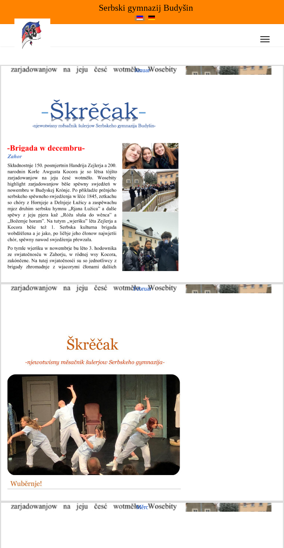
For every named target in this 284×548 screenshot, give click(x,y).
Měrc (142, 507)
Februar (142, 288)
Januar (142, 70)
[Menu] (265, 39)
